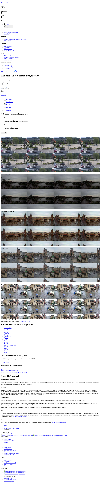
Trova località (6, 362)
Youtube (23, 474)
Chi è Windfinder (8, 49)
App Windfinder (8, 46)
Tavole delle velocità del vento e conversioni (15, 39)
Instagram (23, 472)
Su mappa (3, 95)
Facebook (18, 71)
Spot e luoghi (7, 34)
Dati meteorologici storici (10, 55)
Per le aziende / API (9, 50)
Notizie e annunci (8, 58)
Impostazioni (9, 27)
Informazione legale (9, 68)
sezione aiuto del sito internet (59, 422)
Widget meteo (7, 40)
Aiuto (7, 24)
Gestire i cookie (8, 60)
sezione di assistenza (44, 404)
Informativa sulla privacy (10, 67)
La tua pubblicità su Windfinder (11, 57)
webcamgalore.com (25, 321)
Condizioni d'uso (8, 65)
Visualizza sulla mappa (8, 71)
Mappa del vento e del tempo (11, 32)
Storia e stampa (7, 47)
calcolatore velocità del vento (20, 416)
